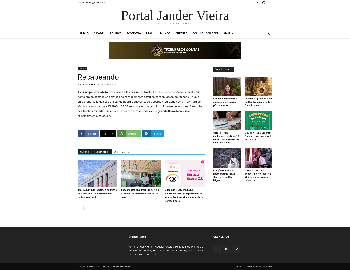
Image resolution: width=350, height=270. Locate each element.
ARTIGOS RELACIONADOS (94, 152)
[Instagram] (263, 2)
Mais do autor (122, 152)
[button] (268, 33)
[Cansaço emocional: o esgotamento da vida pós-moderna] (227, 86)
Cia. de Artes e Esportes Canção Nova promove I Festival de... (258, 136)
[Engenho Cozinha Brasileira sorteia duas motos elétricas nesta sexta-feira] (141, 173)
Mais (227, 33)
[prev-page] (80, 208)
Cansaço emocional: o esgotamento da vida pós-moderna (225, 102)
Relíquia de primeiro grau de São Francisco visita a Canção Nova (258, 102)
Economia (134, 33)
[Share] (269, 2)
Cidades (99, 33)
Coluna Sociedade (205, 33)
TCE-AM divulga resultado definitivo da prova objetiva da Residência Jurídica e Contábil (97, 194)
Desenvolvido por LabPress (258, 266)
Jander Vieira (88, 84)
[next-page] (85, 208)
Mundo (165, 33)
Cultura (181, 33)
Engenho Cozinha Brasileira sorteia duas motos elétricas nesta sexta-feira (140, 194)
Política (116, 33)
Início (84, 33)
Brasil (150, 33)
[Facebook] (257, 2)
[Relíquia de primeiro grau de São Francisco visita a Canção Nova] (259, 86)
